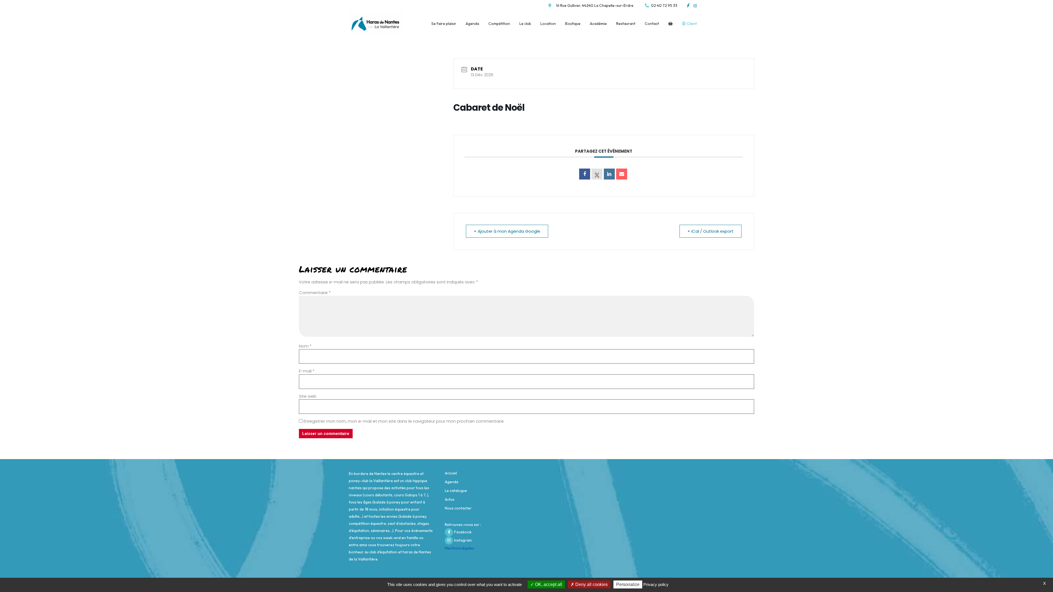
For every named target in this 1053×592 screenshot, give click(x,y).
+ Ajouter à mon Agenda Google (507, 231)
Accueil (451, 473)
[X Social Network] (596, 174)
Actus (449, 499)
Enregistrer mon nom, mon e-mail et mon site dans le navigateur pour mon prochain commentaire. (404, 421)
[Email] (621, 174)
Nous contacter (458, 508)
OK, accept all (548, 584)
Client (691, 23)
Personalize (627, 584)
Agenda (472, 23)
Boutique (573, 23)
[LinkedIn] (609, 174)
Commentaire (315, 292)
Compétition (499, 23)
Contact (652, 23)
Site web (307, 396)
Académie (598, 23)
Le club (525, 23)
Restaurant (625, 23)
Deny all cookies (591, 584)
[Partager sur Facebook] (584, 174)
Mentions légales (459, 548)
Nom (305, 346)
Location (548, 23)
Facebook (463, 532)
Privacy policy (656, 584)
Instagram (463, 540)
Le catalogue (456, 490)
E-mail (307, 371)
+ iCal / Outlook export (710, 231)
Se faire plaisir (443, 23)
